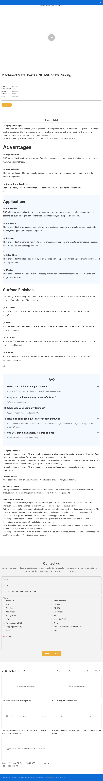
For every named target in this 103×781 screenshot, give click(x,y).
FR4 (56, 630)
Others (82, 671)
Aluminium (10, 601)
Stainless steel (60, 601)
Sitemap (52, 777)
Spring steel (11, 615)
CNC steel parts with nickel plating (16, 701)
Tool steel (58, 612)
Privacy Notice (60, 777)
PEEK (8, 630)
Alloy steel (10, 612)
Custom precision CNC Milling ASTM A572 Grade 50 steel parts (76, 732)
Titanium (9, 608)
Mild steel (58, 608)
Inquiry (6, 104)
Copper (57, 604)
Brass (8, 604)
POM (8, 619)
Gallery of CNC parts (93, 671)
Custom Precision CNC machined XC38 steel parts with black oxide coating (25, 764)
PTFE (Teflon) (60, 619)
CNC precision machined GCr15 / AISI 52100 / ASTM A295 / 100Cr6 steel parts (24, 732)
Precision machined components (67, 671)
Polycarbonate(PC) (14, 623)
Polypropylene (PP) (14, 627)
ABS (56, 615)
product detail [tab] (51, 120)
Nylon (56, 623)
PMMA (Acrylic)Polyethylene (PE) (68, 627)
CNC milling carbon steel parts (65, 701)
